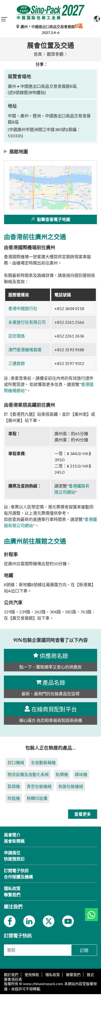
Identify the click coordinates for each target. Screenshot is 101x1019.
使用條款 (32, 974)
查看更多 (82, 814)
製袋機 (14, 786)
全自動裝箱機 (43, 762)
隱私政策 (52, 974)
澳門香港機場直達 (24, 349)
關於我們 (11, 974)
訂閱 (84, 950)
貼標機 (62, 774)
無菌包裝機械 (70, 786)
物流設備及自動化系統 (28, 774)
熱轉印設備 (37, 798)
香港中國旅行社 (22, 308)
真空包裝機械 (39, 786)
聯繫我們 (73, 974)
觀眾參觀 (55, 54)
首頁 (38, 54)
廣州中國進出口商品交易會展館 (51, 26)
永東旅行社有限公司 (27, 322)
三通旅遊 (16, 363)
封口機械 (16, 762)
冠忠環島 (16, 335)
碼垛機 (81, 774)
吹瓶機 (14, 798)
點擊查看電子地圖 (53, 219)
